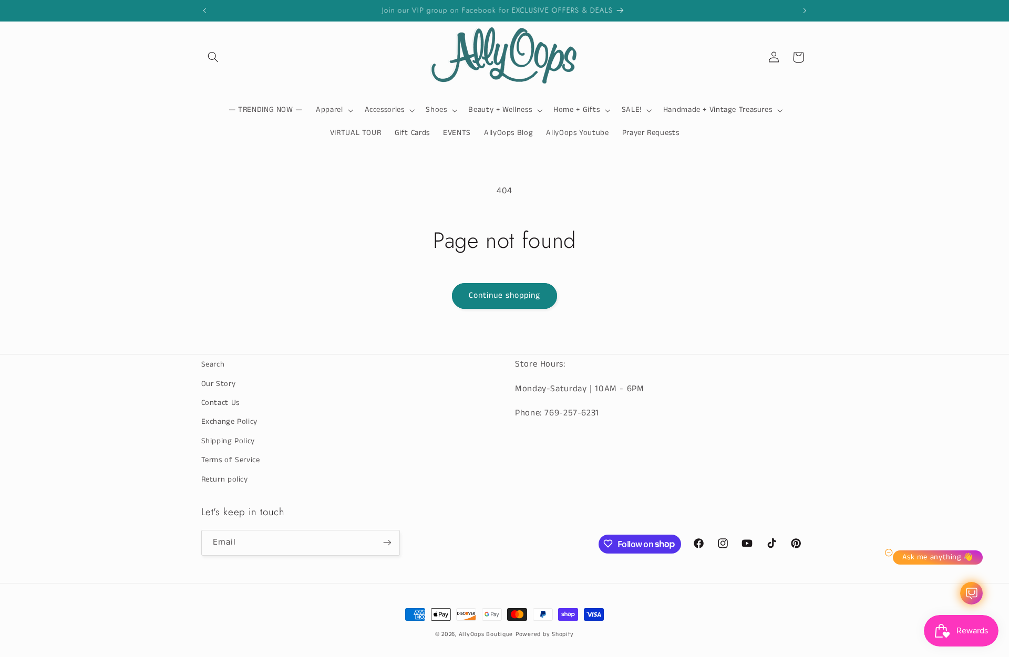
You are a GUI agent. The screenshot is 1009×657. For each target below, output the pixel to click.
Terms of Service (230, 460)
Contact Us (220, 402)
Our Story (218, 383)
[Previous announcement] (204, 10)
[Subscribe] (387, 542)
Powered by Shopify (545, 634)
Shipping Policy (228, 440)
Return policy (224, 479)
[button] (213, 57)
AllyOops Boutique (486, 634)
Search (213, 364)
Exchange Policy (229, 421)
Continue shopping (505, 295)
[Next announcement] (804, 10)
